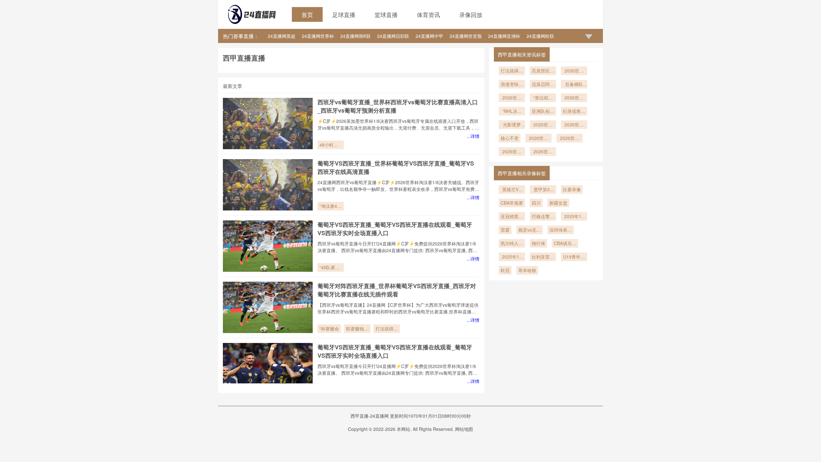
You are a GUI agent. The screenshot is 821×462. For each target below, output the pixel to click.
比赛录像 (572, 189)
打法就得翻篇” (387, 329)
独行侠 (538, 243)
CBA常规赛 (512, 203)
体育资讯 (428, 14)
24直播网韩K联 (355, 36)
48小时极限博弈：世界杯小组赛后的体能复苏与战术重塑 (330, 145)
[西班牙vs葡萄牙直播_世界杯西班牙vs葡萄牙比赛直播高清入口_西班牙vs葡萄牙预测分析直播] (268, 123)
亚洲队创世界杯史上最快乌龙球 (543, 112)
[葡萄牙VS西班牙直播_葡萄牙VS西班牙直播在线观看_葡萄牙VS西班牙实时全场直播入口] (268, 246)
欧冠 (505, 270)
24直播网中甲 (429, 36)
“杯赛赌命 (329, 328)
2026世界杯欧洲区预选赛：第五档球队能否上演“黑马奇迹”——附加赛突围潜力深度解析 (543, 125)
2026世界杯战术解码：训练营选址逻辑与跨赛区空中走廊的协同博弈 (574, 98)
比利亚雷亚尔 (543, 257)
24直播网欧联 (540, 36)
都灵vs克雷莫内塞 (529, 230)
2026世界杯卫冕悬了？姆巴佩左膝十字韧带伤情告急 (543, 152)
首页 (307, 14)
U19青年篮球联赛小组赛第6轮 (574, 257)
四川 (536, 203)
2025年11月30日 (512, 257)
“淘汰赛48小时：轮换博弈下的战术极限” (330, 206)
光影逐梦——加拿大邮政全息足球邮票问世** (512, 125)
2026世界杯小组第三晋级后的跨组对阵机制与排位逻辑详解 (569, 138)
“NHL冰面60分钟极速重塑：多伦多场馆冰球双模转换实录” (512, 112)
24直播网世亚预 (466, 36)
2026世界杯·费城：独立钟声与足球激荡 (512, 152)
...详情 (473, 136)
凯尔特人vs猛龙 (512, 244)
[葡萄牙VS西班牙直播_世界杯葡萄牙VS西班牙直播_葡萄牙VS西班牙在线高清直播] (268, 184)
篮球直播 (386, 14)
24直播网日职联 (393, 36)
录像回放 (470, 14)
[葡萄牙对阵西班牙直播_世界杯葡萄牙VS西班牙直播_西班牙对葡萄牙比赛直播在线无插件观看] (268, 307)
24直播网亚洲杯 (504, 36)
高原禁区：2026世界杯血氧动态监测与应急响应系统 (543, 71)
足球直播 (343, 14)
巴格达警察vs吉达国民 (543, 217)
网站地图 (464, 429)
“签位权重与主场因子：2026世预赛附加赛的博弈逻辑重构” (543, 98)
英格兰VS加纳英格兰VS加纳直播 (512, 190)
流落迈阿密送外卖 (543, 85)
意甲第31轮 (543, 190)
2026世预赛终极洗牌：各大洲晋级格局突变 (512, 98)
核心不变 (510, 138)
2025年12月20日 (574, 217)
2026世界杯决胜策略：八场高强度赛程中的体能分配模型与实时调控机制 (574, 71)
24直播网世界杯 (318, 36)
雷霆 (505, 230)
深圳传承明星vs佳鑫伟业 (560, 230)
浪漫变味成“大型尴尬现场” (512, 85)
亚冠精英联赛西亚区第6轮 (512, 217)
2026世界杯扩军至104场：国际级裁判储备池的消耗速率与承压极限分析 (538, 138)
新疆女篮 (558, 203)
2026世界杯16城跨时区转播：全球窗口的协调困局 (574, 125)
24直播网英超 (281, 36)
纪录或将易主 (574, 112)
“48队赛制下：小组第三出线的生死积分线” (330, 268)
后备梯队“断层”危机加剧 (574, 85)
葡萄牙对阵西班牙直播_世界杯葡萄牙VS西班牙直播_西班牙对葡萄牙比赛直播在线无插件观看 (396, 290)
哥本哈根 (527, 270)
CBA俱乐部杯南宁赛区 (565, 244)
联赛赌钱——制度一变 (357, 329)
